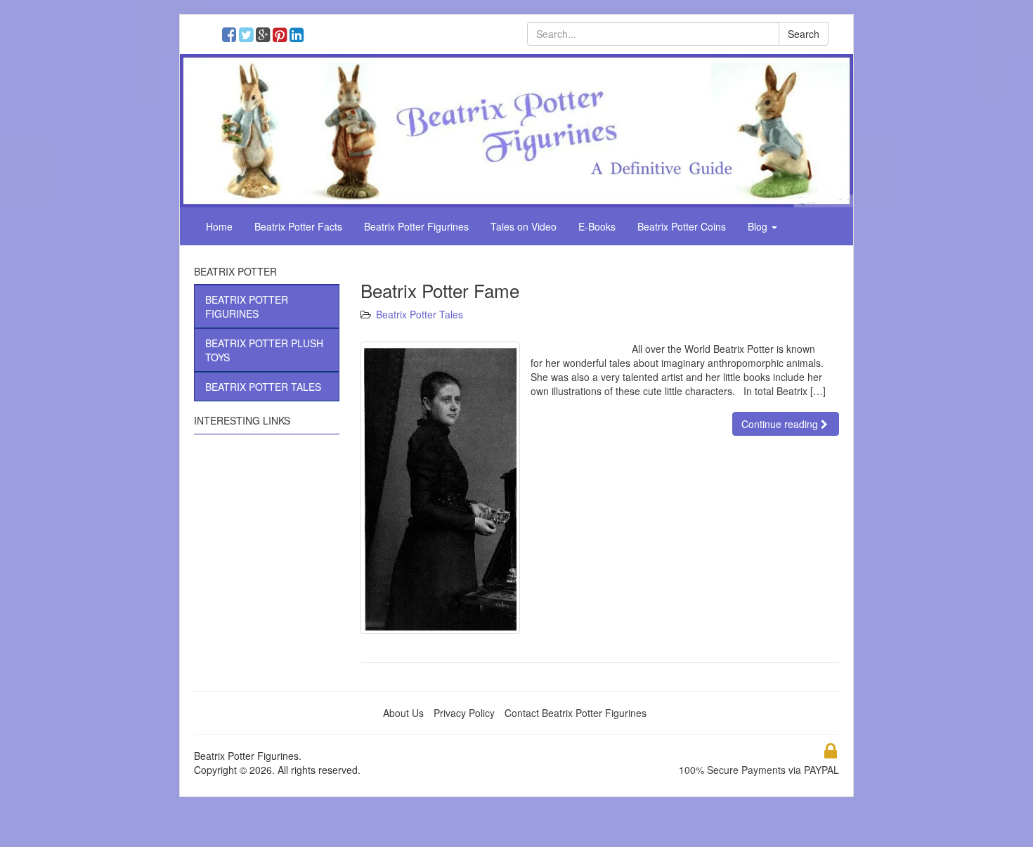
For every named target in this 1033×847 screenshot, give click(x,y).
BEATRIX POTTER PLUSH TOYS (264, 350)
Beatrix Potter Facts (298, 226)
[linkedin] (298, 37)
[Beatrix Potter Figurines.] (516, 129)
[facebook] (232, 37)
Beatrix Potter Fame (439, 290)
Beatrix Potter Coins (681, 226)
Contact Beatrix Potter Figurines (576, 713)
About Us (403, 713)
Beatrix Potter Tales (419, 314)
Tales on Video (523, 226)
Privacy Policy (464, 713)
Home (219, 226)
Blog (759, 226)
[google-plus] (266, 37)
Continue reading (781, 424)
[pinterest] (283, 37)
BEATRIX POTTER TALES (263, 387)
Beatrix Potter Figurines (416, 226)
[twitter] (249, 37)
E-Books (597, 226)
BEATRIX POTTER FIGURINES (246, 306)
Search (803, 34)
